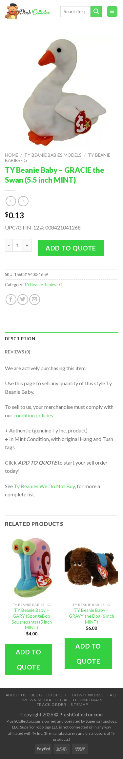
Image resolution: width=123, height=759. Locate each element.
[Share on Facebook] (11, 299)
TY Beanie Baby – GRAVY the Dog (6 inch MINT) (91, 616)
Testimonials (87, 699)
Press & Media (36, 699)
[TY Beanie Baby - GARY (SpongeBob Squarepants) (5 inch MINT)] (31, 566)
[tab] (61, 338)
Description (20, 338)
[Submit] (96, 11)
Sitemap (79, 704)
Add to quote (71, 248)
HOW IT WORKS (87, 694)
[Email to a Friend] (34, 299)
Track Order (52, 704)
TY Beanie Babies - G (43, 284)
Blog (36, 694)
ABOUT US (16, 694)
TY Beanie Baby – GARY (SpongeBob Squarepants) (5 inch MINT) (31, 619)
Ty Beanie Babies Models (53, 155)
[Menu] (112, 11)
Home (11, 155)
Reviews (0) (17, 351)
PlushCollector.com (81, 714)
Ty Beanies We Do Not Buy (44, 486)
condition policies (33, 415)
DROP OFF (57, 694)
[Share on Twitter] (22, 299)
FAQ (112, 694)
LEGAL (62, 699)
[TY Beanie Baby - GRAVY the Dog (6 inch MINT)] (91, 566)
